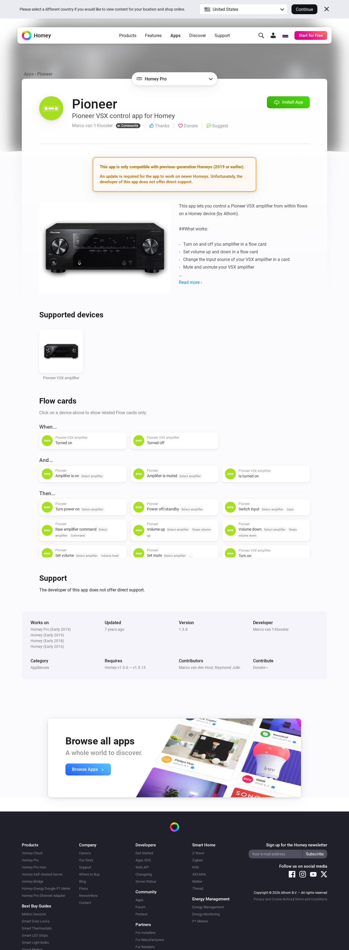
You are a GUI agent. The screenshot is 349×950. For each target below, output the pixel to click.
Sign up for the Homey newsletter (296, 845)
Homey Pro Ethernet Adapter (43, 896)
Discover (197, 35)
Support (222, 35)
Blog (82, 881)
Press (83, 888)
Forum (140, 907)
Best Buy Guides (36, 906)
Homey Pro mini (34, 867)
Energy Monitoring (206, 914)
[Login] (273, 35)
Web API (142, 867)
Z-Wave (198, 853)
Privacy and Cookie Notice (273, 899)
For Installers (146, 933)
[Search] (261, 35)
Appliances (40, 667)
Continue (304, 9)
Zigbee (197, 860)
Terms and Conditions (311, 899)
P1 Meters (200, 921)
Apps (175, 35)
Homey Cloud (32, 853)
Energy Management (208, 907)
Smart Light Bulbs (35, 942)
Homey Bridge (32, 881)
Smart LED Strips (35, 935)
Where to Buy (89, 874)
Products (127, 35)
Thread (197, 888)
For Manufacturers (150, 940)
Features (153, 35)
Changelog (144, 874)
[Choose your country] (285, 35)
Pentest (142, 914)
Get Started (144, 853)
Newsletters (88, 896)
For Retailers (145, 947)
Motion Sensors (34, 914)
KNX (195, 867)
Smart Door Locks (36, 921)
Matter (197, 881)
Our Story (86, 860)
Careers (85, 853)
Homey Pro (30, 860)
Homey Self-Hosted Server (42, 874)
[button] (243, 9)
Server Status (146, 881)
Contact (85, 903)
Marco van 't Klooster (271, 629)
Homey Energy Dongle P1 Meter (46, 888)
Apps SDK (143, 860)
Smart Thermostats (37, 928)
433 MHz (199, 874)
